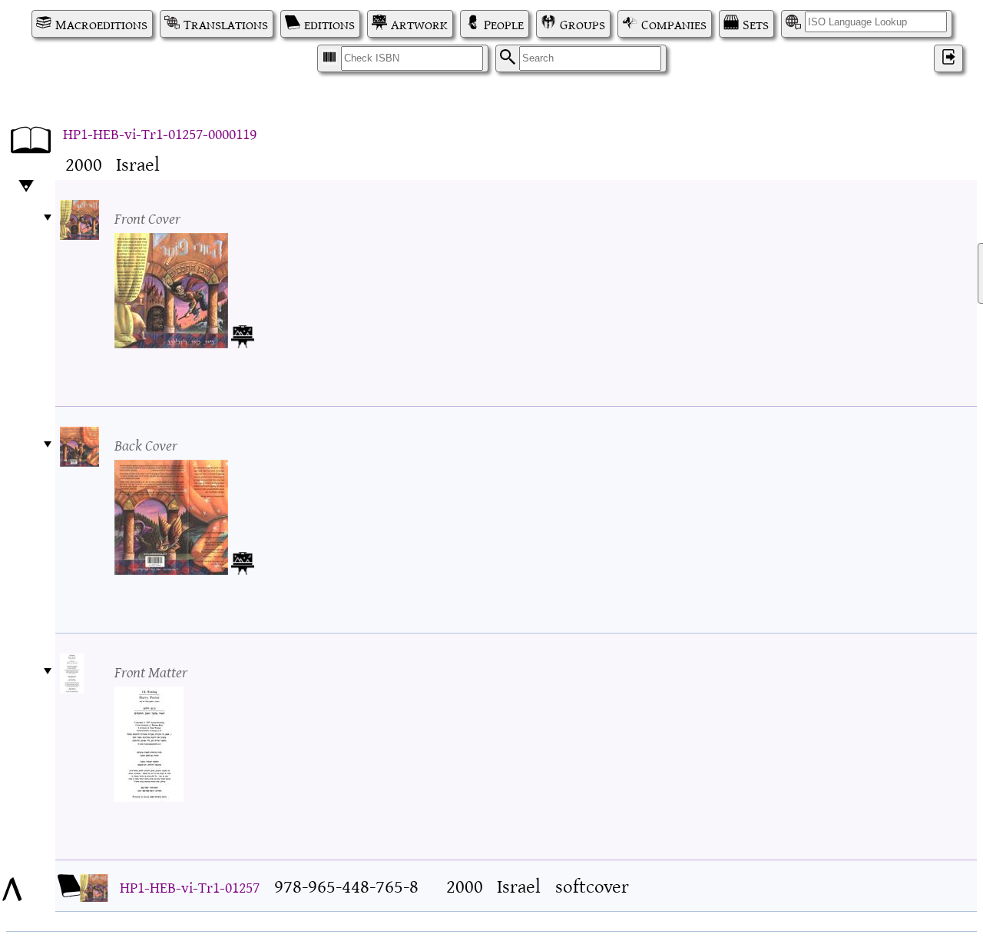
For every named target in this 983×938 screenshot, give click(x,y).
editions (329, 24)
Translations (226, 24)
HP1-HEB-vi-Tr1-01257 (190, 886)
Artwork (419, 24)
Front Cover (147, 217)
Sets (756, 24)
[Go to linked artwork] (242, 334)
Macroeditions (101, 24)
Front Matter (150, 670)
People (504, 24)
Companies (674, 24)
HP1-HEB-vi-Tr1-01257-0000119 (160, 132)
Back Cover (145, 444)
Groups (582, 24)
